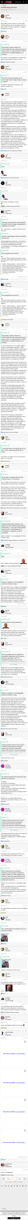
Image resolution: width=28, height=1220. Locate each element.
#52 (26, 865)
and (5, 279)
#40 (26, 442)
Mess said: (4, 474)
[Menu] (2, 2)
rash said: (4, 191)
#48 (26, 738)
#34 (26, 99)
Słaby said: (4, 742)
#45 (26, 616)
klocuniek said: (5, 521)
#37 (26, 216)
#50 (26, 814)
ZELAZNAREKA (5, 9)
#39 (26, 329)
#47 (26, 687)
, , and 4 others (12, 150)
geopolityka (21, 9)
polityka (3, 11)
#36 (26, 187)
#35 (26, 160)
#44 (26, 576)
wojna (7, 11)
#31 (26, 21)
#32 (26, 41)
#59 (26, 1038)
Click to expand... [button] (14, 664)
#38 (26, 289)
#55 (26, 953)
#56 (26, 979)
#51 (26, 851)
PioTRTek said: (5, 619)
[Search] (26, 1)
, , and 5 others (10, 432)
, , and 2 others (10, 728)
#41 (26, 471)
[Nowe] (23, 1)
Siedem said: (5, 164)
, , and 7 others (11, 177)
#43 (26, 550)
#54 (26, 922)
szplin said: (4, 75)
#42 (26, 518)
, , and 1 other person (14, 540)
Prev (8, 1179)
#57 (26, 1003)
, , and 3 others (12, 566)
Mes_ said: (4, 219)
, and (9, 62)
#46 (26, 648)
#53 (26, 905)
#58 (26, 1022)
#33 (26, 72)
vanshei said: (5, 956)
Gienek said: (4, 44)
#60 (26, 1169)
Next (19, 1179)
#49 (26, 770)
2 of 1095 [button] (14, 1179)
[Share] (24, 21)
